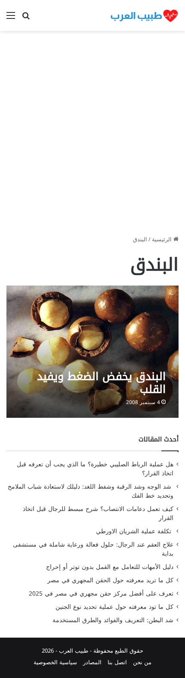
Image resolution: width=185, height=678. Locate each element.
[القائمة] (10, 18)
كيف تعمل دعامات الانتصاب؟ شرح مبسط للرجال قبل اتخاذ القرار (98, 513)
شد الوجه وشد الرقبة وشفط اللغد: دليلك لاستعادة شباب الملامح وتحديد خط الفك (90, 491)
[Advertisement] (92, 136)
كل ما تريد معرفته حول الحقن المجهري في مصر (110, 580)
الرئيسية (162, 239)
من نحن (142, 662)
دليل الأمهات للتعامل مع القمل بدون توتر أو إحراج (109, 567)
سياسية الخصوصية (55, 662)
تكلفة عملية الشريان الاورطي (134, 531)
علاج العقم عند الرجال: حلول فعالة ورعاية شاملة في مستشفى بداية (93, 549)
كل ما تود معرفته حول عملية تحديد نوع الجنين (114, 607)
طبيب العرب (73, 650)
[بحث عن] (26, 18)
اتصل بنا (117, 662)
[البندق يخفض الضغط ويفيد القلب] (92, 351)
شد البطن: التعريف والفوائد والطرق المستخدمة (112, 620)
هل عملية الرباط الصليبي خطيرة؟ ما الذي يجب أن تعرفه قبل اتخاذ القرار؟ (95, 469)
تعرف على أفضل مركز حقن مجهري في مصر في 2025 (101, 593)
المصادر (92, 662)
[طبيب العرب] (144, 15)
